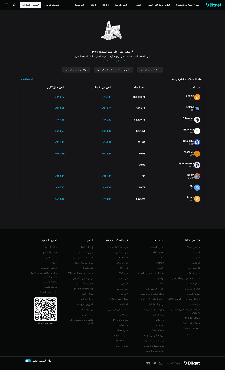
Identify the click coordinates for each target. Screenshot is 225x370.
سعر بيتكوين (122, 289)
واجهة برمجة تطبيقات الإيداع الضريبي (80, 321)
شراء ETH (123, 257)
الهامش (160, 278)
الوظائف (196, 263)
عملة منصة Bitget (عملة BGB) (186, 278)
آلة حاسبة (124, 304)
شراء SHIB (123, 278)
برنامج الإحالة (87, 309)
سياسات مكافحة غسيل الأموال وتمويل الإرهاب (43, 275)
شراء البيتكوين (121, 252)
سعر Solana (122, 330)
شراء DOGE (122, 263)
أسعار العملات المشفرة (150, 69)
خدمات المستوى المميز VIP (80, 273)
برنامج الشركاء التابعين (83, 278)
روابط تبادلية (194, 304)
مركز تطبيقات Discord (154, 346)
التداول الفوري (157, 247)
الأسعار (125, 283)
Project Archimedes (83, 289)
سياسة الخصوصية (49, 281)
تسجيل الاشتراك (30, 5)
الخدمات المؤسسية (84, 283)
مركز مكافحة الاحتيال (83, 263)
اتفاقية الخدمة (51, 247)
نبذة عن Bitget (193, 247)
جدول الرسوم (87, 314)
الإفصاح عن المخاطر (48, 292)
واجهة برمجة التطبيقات (154, 309)
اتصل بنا (196, 252)
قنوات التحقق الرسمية (83, 257)
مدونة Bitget (194, 273)
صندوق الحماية (193, 294)
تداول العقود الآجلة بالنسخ (152, 294)
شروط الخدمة (50, 287)
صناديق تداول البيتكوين (118, 309)
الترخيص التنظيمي (49, 268)
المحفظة (160, 325)
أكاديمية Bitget (193, 268)
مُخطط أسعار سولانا (119, 299)
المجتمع (196, 257)
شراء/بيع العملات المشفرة (76, 69)
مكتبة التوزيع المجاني (154, 351)
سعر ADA (123, 325)
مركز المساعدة (86, 252)
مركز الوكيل (158, 314)
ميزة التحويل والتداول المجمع (151, 273)
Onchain (160, 263)
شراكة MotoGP (192, 318)
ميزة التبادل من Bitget (154, 335)
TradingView (158, 330)
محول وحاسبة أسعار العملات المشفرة (114, 69)
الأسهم (161, 268)
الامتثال (54, 263)
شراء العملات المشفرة (118, 247)
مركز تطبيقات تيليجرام (154, 340)
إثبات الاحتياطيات (192, 289)
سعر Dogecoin (121, 340)
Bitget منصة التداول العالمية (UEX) (184, 299)
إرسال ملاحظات (86, 247)
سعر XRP (123, 314)
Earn (161, 283)
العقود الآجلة (158, 252)
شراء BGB (123, 273)
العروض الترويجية (85, 304)
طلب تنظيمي (51, 257)
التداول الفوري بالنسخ (154, 289)
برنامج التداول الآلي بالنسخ (152, 299)
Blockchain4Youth (191, 323)
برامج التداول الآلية (155, 304)
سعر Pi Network (120, 320)
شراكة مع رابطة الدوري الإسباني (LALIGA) (185, 311)
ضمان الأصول (87, 294)
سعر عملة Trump (120, 335)
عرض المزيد (27, 79)
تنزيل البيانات (87, 299)
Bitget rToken (122, 346)
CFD (162, 257)
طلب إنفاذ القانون (49, 252)
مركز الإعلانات (193, 283)
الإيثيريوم (124, 294)
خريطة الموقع (193, 333)
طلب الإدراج (87, 268)
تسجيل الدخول (51, 5)
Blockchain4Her (192, 328)
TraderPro (159, 320)
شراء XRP (123, 268)
